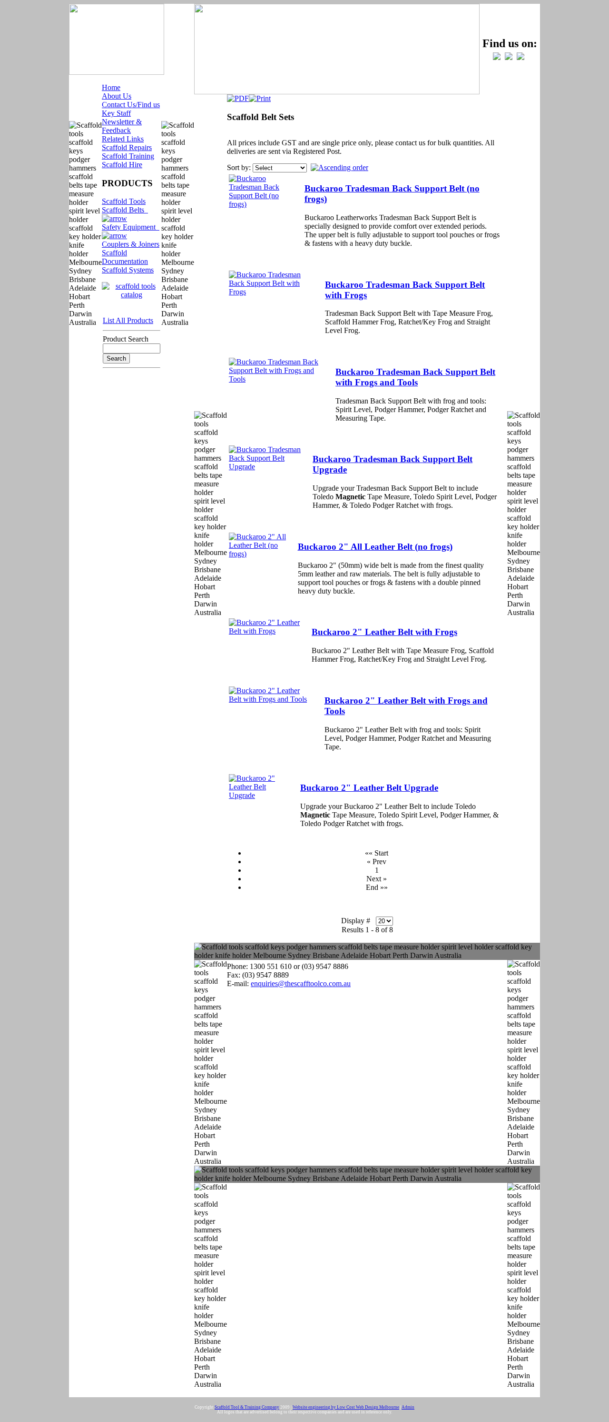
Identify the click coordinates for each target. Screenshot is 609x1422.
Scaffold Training (128, 156)
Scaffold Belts (125, 210)
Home (111, 87)
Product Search (125, 339)
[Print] (260, 96)
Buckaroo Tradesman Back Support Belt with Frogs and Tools (415, 377)
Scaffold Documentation (125, 257)
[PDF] (238, 96)
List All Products (128, 320)
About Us (116, 96)
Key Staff (116, 113)
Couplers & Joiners (130, 244)
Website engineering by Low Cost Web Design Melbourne (346, 1407)
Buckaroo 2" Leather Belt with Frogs (384, 632)
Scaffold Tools (124, 201)
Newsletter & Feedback (122, 126)
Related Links (123, 139)
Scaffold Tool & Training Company (247, 1407)
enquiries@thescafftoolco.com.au (301, 983)
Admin (408, 1407)
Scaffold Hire (122, 165)
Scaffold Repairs (127, 147)
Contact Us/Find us (131, 105)
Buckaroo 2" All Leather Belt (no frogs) (375, 547)
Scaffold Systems (128, 270)
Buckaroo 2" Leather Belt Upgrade (369, 788)
